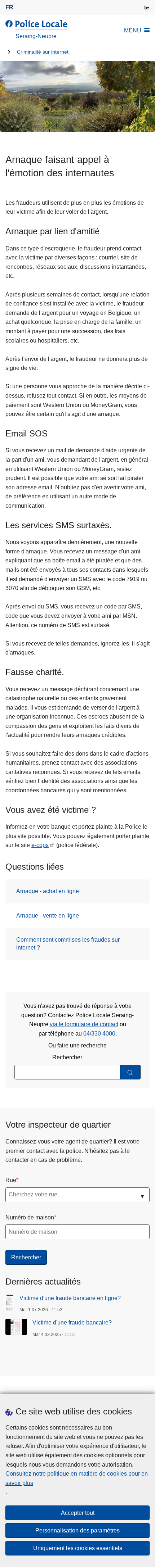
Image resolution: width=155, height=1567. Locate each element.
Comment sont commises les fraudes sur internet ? (68, 944)
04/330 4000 (99, 1034)
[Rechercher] (130, 1072)
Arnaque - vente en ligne (47, 915)
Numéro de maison (29, 1217)
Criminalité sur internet (42, 52)
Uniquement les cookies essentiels (77, 1548)
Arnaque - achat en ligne (47, 891)
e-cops (40, 845)
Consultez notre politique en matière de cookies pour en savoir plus (76, 1478)
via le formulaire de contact (84, 1024)
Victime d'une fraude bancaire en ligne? (70, 1298)
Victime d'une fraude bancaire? (72, 1322)
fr (9, 7)
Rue (10, 1180)
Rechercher (67, 1057)
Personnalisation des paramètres (77, 1530)
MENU (132, 30)
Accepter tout (77, 1513)
